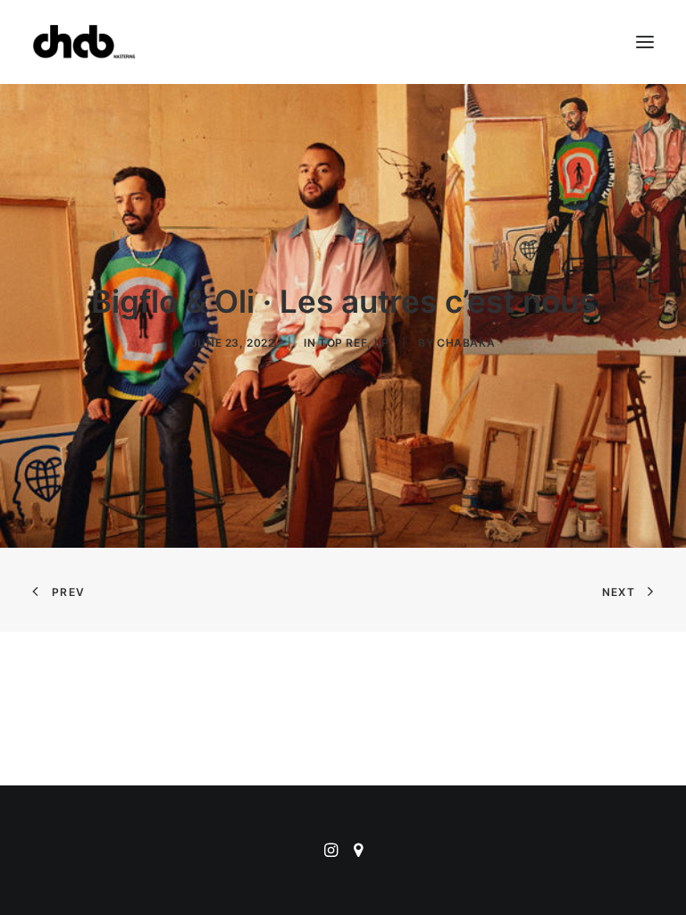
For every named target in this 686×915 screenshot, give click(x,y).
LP (381, 342)
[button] (645, 42)
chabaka (466, 342)
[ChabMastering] (84, 42)
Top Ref (343, 342)
